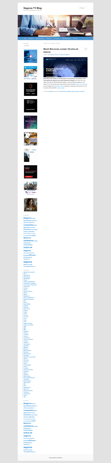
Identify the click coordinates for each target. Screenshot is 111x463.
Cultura (25, 289)
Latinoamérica (26, 344)
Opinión (25, 358)
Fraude (25, 320)
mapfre (33, 235)
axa (31, 222)
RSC (30, 255)
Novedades (26, 355)
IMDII (24, 329)
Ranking (25, 373)
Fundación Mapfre (33, 229)
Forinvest (25, 315)
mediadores (69, 91)
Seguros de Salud (27, 264)
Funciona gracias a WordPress (55, 457)
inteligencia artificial (31, 233)
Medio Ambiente (27, 350)
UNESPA (31, 266)
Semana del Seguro (28, 390)
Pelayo (29, 253)
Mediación (51, 91)
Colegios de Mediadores (29, 281)
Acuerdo (33, 218)
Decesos (25, 293)
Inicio (25, 38)
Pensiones (25, 361)
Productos (25, 368)
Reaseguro (25, 374)
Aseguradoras (26, 275)
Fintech (25, 313)
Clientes (25, 280)
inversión (25, 235)
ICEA (24, 328)
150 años (61, 91)
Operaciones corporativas (29, 357)
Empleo (25, 302)
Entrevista (25, 307)
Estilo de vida (26, 309)
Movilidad (25, 352)
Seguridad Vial (26, 259)
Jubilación (25, 342)
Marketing (25, 347)
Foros (24, 318)
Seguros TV (31, 38)
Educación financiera (28, 299)
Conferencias (26, 286)
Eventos (25, 312)
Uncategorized (26, 393)
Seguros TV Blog (32, 8)
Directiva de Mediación (28, 297)
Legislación (26, 345)
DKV (31, 227)
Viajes (24, 395)
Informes (25, 333)
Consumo (25, 288)
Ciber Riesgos (26, 278)
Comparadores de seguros (29, 283)
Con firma (75, 38)
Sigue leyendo (61, 88)
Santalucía (29, 257)
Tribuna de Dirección (66, 38)
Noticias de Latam (40, 38)
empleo (33, 227)
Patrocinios (26, 360)
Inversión (25, 341)
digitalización (26, 227)
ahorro (35, 220)
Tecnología (26, 266)
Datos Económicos (27, 291)
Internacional (26, 337)
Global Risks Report (59, 86)
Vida (24, 397)
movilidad (35, 241)
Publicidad (26, 371)
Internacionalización (28, 339)
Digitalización (26, 296)
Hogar (24, 326)
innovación (26, 334)
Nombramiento (27, 243)
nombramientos (28, 245)
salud (34, 255)
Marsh (64, 91)
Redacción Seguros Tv (65, 54)
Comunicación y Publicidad (29, 285)
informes (31, 231)
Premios (32, 253)
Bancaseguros (26, 277)
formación (26, 229)
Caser (33, 222)
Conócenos (49, 38)
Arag (27, 222)
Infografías (25, 331)
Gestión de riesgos (27, 323)
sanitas (25, 257)
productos (26, 255)
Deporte (25, 294)
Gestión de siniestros (28, 325)
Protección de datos (28, 369)
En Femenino (57, 38)
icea (28, 231)
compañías (28, 225)
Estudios (25, 310)
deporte (35, 225)
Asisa (29, 222)
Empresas (25, 305)
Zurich (34, 266)
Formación (26, 317)
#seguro (27, 217)
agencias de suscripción (29, 272)
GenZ (24, 321)
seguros (74, 91)
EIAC (24, 301)
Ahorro (25, 273)
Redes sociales (27, 376)
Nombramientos (27, 353)
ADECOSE (31, 220)
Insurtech (25, 233)
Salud (24, 385)
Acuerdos (26, 220)
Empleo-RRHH (26, 304)
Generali (25, 231)
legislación (29, 235)
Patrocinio (25, 253)
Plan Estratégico (27, 365)
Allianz (24, 222)
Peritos (25, 363)
